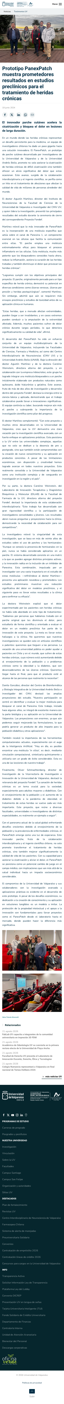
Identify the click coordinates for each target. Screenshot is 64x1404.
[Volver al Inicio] (17, 4)
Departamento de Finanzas (16, 1321)
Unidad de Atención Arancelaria (19, 1334)
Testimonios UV (20, 11)
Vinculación (8, 1153)
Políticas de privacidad (32, 1383)
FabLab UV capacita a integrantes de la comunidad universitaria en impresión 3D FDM (27, 1036)
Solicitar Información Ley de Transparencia (24, 1282)
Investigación (9, 1146)
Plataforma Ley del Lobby (16, 1289)
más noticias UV (53, 1076)
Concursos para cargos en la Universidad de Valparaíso (31, 1263)
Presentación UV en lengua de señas (22, 1302)
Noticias (7, 11)
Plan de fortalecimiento (14, 1205)
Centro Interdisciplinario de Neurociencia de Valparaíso (31, 1218)
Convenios (7, 1244)
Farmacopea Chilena (13, 1224)
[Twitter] (11, 114)
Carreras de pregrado (13, 1127)
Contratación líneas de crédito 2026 (21, 1257)
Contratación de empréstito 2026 (20, 1250)
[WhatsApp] (25, 114)
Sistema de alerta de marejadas (19, 1231)
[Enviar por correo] (32, 114)
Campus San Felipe (12, 1179)
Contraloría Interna (12, 1328)
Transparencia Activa (13, 1276)
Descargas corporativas (14, 1347)
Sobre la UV (8, 1159)
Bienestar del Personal (14, 1341)
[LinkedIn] (18, 114)
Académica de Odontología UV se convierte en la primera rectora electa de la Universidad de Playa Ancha (30, 1047)
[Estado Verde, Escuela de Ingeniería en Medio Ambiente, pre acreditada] (9, 1359)
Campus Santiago (11, 1173)
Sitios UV (7, 1192)
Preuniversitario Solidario (15, 1237)
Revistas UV (8, 1211)
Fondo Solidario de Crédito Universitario (23, 1315)
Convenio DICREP (11, 1295)
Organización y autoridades (16, 1186)
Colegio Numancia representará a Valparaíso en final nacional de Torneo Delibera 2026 (28, 1068)
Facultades (8, 1166)
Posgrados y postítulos (14, 1134)
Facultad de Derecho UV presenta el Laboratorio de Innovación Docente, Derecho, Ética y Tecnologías (27, 1057)
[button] (57, 4)
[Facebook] (5, 114)
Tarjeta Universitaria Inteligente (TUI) (22, 1308)
